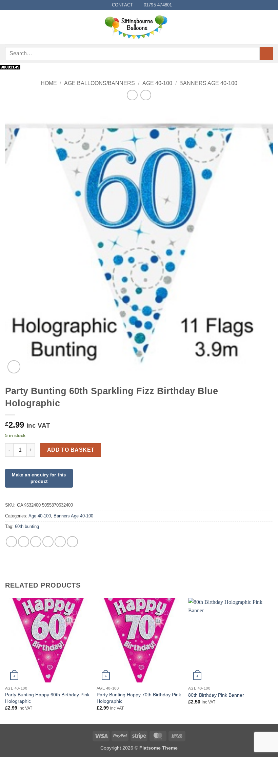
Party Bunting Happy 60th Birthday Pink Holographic (47, 698)
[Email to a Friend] (48, 541)
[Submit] (266, 53)
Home (49, 83)
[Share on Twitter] (35, 541)
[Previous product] (145, 95)
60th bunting (27, 526)
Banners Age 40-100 (208, 83)
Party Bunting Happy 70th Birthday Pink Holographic (139, 698)
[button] (9, 27)
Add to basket (71, 450)
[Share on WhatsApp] (11, 541)
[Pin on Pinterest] (60, 541)
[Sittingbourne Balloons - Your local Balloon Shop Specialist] (139, 27)
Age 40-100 (157, 83)
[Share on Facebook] (23, 541)
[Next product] (132, 95)
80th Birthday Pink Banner (216, 695)
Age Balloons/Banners (99, 83)
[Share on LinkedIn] (72, 541)
